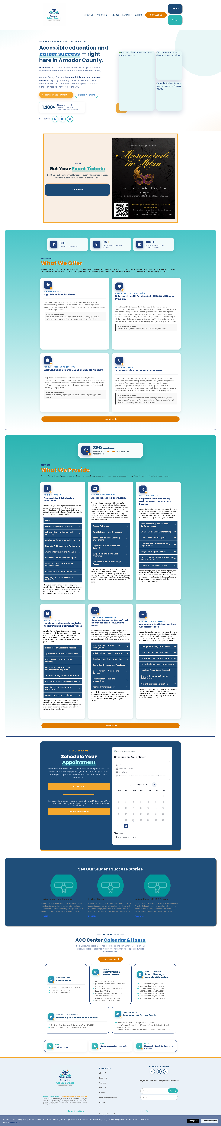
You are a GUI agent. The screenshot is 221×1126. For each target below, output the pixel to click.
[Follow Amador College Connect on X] (70, 119)
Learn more (15, 1122)
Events (138, 15)
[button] (141, 770)
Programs (102, 15)
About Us (88, 15)
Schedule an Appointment (54, 95)
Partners (127, 15)
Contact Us (156, 15)
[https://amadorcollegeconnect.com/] (65, 1079)
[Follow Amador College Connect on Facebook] (55, 119)
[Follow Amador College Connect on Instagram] (63, 119)
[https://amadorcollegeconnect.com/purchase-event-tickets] (143, 178)
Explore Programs (86, 95)
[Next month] (154, 784)
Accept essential (209, 1121)
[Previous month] (130, 784)
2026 (145, 784)
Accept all (193, 1121)
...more (54, 916)
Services (114, 15)
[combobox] (135, 837)
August (139, 784)
